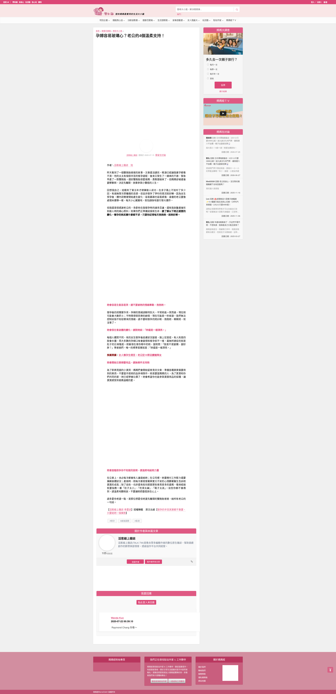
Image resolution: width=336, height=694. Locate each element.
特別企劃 (104, 20)
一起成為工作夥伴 (176, 681)
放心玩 (34, 2)
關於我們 (202, 667)
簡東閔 (209, 137)
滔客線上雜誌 (131, 155)
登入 (312, 2)
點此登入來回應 (146, 602)
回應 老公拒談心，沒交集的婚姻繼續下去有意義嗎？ (223, 187)
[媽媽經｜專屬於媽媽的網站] (121, 11)
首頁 (5, 2)
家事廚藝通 (177, 20)
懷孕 (113, 520)
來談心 (21, 2)
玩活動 (27, 2)
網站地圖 (202, 680)
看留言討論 (160, 154)
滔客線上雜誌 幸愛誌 (120, 509)
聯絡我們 (202, 670)
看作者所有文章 (153, 561)
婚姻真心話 (118, 20)
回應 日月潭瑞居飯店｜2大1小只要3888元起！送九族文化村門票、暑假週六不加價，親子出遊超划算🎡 (223, 166)
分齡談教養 (133, 20)
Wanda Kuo (117, 618)
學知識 (15, 2)
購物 (40, 2)
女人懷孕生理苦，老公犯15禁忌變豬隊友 (140, 355)
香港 (138, 520)
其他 (212, 78)
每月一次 (213, 64)
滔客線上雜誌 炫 (123, 165)
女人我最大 (192, 20)
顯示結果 (223, 91)
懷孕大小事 (117, 31)
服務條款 (202, 673)
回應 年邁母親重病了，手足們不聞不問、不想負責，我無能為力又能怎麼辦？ (223, 229)
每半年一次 (214, 73)
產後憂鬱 (125, 520)
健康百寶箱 (148, 20)
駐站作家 (217, 20)
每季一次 (213, 69)
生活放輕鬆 (163, 20)
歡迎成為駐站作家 (159, 681)
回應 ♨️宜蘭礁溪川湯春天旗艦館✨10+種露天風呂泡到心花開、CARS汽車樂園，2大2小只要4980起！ (223, 207)
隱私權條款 (203, 677)
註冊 (319, 2)
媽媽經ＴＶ (231, 20)
